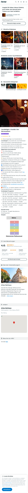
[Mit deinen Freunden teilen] (25, 102)
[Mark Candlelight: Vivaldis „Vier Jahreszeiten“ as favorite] (11, 32)
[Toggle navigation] (26, 2)
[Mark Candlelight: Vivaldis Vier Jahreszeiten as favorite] (25, 105)
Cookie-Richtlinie (8, 482)
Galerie (24, 123)
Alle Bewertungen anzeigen (14, 259)
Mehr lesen (10, 296)
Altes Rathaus (6, 308)
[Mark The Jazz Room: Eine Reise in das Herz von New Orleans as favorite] (24, 59)
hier (24, 172)
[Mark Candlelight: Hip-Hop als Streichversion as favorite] (24, 32)
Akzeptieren (7, 489)
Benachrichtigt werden (14, 23)
